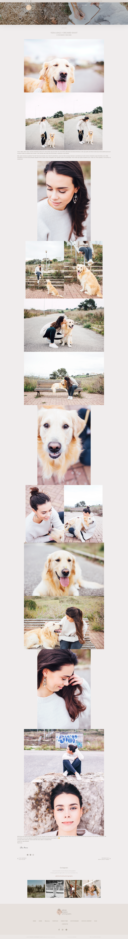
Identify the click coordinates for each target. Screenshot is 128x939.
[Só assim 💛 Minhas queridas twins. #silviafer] (92, 889)
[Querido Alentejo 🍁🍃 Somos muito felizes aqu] (36, 889)
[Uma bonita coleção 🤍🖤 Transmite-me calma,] (55, 889)
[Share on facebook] (28, 855)
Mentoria (84, 5)
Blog (91, 5)
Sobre (60, 5)
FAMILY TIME (64, 921)
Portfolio (67, 5)
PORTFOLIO (55, 921)
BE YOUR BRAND (75, 921)
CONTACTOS (65, 924)
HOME (34, 921)
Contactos (98, 5)
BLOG (95, 921)
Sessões (75, 5)
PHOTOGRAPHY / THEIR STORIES (64, 35)
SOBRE (40, 921)
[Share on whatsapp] (33, 855)
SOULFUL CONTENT (87, 921)
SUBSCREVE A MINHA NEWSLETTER (95, 1)
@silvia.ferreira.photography (64, 876)
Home (54, 5)
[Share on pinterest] (30, 855)
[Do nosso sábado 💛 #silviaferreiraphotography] (73, 889)
